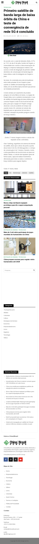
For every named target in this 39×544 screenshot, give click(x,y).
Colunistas (9, 494)
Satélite (31, 173)
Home (8, 471)
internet (24, 173)
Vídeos (8, 487)
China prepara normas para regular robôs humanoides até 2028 (19, 261)
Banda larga (16, 173)
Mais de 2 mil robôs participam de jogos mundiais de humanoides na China (18, 233)
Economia (9, 481)
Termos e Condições (12, 500)
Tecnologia (7, 7)
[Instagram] (11, 459)
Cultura (8, 484)
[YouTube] (20, 459)
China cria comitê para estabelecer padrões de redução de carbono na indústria (19, 387)
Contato (8, 507)
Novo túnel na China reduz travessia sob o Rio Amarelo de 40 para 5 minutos (19, 397)
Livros (8, 490)
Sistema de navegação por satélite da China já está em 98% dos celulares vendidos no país (19, 423)
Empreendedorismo (12, 474)
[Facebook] (6, 459)
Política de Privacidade (12, 503)
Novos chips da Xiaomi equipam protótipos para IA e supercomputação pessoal (18, 205)
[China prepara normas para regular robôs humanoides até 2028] (19, 246)
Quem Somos (10, 497)
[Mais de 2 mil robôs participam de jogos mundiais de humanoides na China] (19, 219)
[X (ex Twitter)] (16, 459)
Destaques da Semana (11, 230)
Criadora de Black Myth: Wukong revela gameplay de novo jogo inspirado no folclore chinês (20, 402)
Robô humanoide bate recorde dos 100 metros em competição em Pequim (20, 418)
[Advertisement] (19, 288)
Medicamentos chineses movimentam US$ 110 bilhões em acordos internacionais (20, 377)
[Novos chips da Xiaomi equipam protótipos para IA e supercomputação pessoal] (19, 190)
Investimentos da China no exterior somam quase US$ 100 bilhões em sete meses (20, 382)
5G (10, 173)
